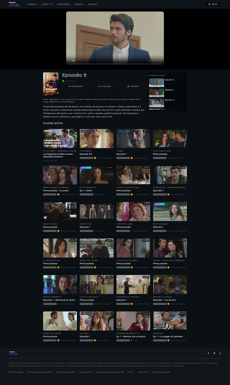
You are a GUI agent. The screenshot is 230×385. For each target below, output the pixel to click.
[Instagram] (214, 353)
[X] (220, 353)
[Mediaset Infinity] (14, 4)
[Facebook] (208, 353)
